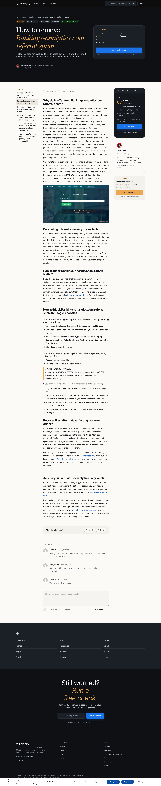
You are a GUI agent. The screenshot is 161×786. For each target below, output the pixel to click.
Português (64, 646)
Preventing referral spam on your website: (27, 102)
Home (18, 17)
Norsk (18, 657)
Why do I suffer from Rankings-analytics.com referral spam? (26, 95)
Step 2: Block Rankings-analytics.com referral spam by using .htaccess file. (28, 137)
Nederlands (21, 640)
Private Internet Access (87, 510)
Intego (70, 295)
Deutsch (107, 640)
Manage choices (144, 782)
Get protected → (130, 127)
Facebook (19, 760)
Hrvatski (107, 657)
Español (19, 651)
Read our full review (129, 132)
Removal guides (28, 17)
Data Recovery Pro (65, 459)
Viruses (62, 746)
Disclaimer (107, 758)
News (36, 3)
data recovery (89, 456)
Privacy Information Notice (113, 754)
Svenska (63, 651)
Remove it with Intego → (119, 50)
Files (60, 3)
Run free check (95, 716)
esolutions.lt (30, 756)
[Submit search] (106, 3)
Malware (44, 3)
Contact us (107, 766)
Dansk (106, 646)
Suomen (107, 651)
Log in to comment (99, 610)
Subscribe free (129, 192)
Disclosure (107, 762)
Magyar (63, 657)
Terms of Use (108, 750)
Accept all (113, 782)
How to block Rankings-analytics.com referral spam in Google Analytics (27, 117)
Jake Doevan (26, 65)
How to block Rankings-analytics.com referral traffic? (26, 109)
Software (53, 3)
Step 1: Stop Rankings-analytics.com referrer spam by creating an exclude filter (27, 126)
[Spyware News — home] (23, 4)
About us (107, 746)
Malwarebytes (82, 295)
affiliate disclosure (52, 777)
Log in (141, 3)
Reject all (127, 782)
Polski (62, 640)
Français (20, 646)
